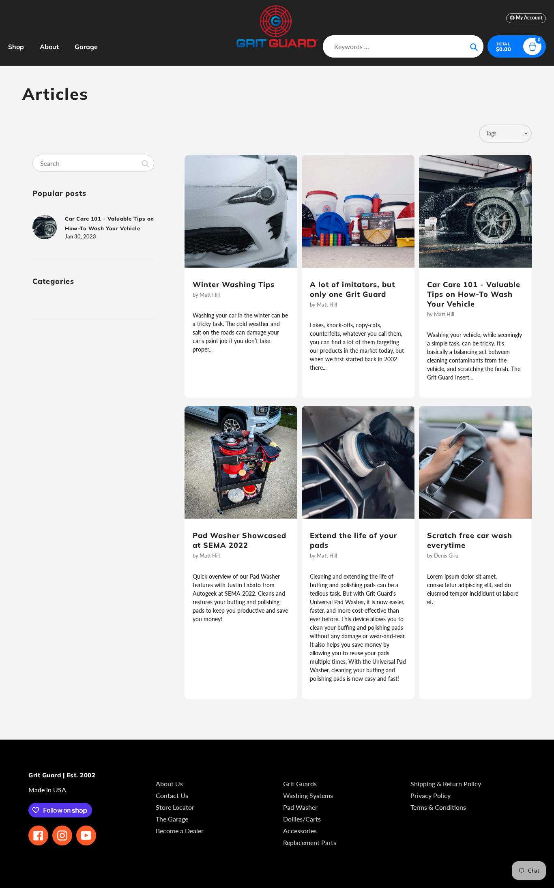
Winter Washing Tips (234, 284)
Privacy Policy (430, 795)
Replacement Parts (309, 842)
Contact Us (172, 795)
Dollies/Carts (302, 819)
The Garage (172, 819)
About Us (169, 783)
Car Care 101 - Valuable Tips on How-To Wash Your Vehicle (473, 294)
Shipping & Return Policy (445, 783)
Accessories (300, 830)
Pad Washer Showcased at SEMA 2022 (239, 540)
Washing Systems (308, 795)
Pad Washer (300, 807)
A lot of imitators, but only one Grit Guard (352, 289)
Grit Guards (300, 783)
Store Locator (175, 807)
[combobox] (93, 163)
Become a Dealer (180, 830)
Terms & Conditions (438, 807)
